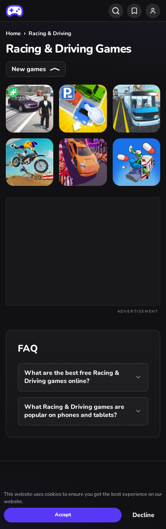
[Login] (153, 10)
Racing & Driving (50, 33)
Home (13, 33)
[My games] (134, 10)
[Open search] (115, 10)
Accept (63, 514)
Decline (143, 515)
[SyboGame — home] (14, 11)
